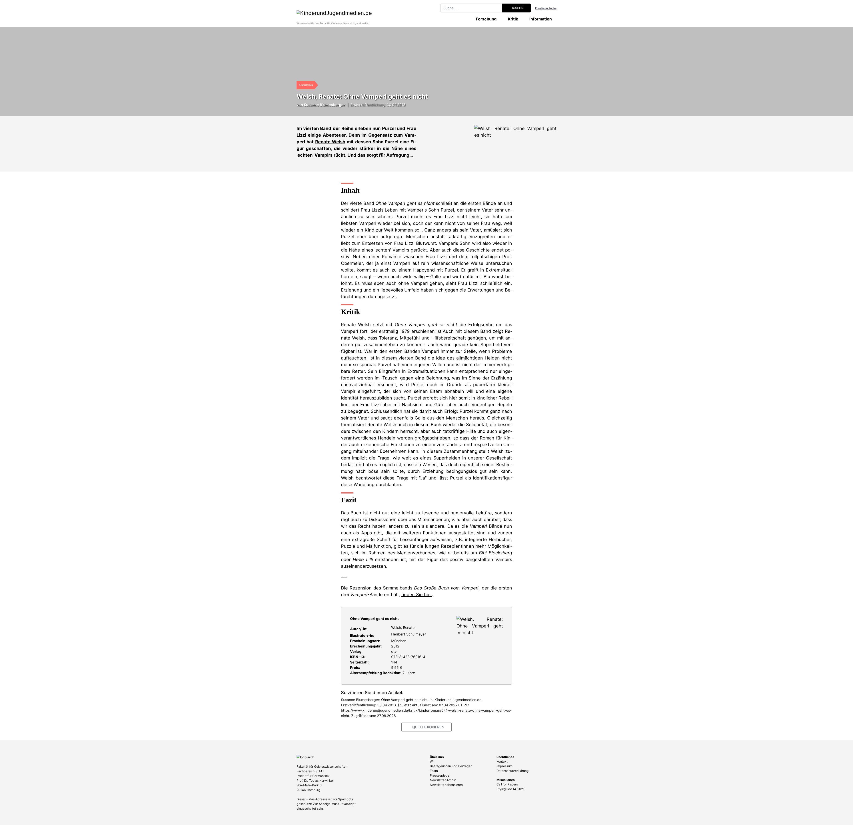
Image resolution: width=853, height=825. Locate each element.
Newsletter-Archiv (443, 780)
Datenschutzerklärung (512, 771)
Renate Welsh (330, 141)
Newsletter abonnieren (446, 785)
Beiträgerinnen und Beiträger (451, 766)
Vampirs (324, 155)
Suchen (517, 8)
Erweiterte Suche (545, 8)
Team (434, 771)
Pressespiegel (440, 775)
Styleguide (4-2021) (511, 789)
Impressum (504, 766)
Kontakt (502, 761)
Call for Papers (507, 784)
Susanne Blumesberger (324, 104)
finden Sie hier (416, 594)
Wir (432, 761)
